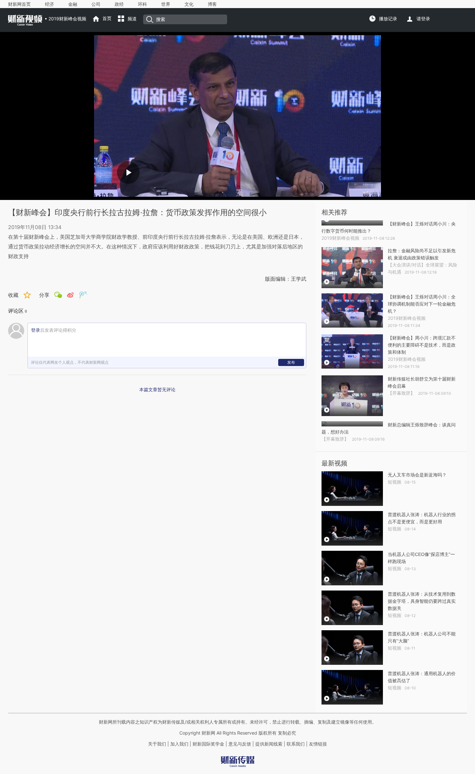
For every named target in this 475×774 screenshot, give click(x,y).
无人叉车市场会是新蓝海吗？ (417, 474)
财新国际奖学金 (207, 744)
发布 (291, 362)
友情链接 (318, 744)
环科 (142, 4)
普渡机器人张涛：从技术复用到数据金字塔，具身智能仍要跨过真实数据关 (422, 601)
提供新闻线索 (268, 744)
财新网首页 (19, 4)
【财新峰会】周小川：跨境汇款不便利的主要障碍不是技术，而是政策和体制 (422, 345)
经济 (49, 4)
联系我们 (296, 744)
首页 (106, 18)
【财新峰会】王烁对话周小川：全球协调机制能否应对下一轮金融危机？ (422, 304)
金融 (72, 4)
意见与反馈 (239, 744)
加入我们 (179, 744)
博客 (212, 4)
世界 (165, 4)
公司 (95, 4)
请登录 (423, 18)
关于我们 (157, 744)
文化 (189, 4)
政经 (119, 4)
